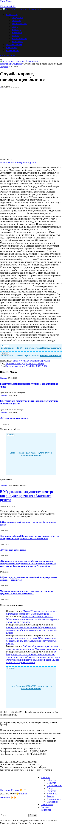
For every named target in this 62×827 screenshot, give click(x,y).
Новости (11, 14)
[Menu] (1, 9)
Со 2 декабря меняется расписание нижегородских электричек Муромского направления (34, 647)
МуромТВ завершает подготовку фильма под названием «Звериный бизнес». (31, 612)
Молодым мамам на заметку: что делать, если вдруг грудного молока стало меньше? (27, 592)
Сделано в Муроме (9, 790)
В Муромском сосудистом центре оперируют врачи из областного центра (27, 496)
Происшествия (19, 23)
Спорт (15, 26)
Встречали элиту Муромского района (25, 363)
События (16, 20)
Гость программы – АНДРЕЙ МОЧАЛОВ (26, 366)
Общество (17, 17)
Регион (15, 35)
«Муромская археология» (14, 418)
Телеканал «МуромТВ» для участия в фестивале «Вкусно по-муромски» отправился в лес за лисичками (29, 537)
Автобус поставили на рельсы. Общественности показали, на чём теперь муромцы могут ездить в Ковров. (32, 619)
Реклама (11, 47)
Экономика (17, 41)
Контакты (12, 50)
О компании (14, 44)
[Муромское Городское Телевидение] (22, 9)
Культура (16, 29)
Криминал (17, 32)
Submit (33, 815)
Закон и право (19, 38)
